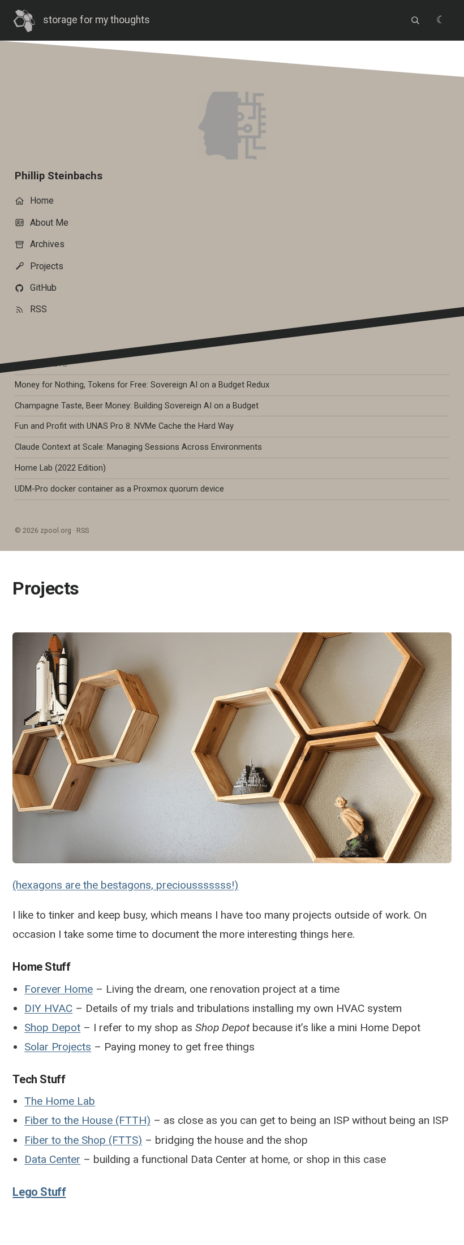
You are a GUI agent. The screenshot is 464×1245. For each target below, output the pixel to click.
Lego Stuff (39, 1192)
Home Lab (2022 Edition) (60, 468)
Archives (47, 244)
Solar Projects (57, 1046)
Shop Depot (52, 1027)
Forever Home (58, 989)
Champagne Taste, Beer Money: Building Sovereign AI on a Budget (137, 405)
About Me (49, 222)
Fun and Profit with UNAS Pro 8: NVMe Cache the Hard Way (124, 426)
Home (42, 200)
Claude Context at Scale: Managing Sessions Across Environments (138, 447)
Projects (46, 266)
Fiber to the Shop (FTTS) (83, 1140)
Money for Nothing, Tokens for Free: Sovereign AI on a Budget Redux (142, 385)
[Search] (415, 20)
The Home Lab (59, 1101)
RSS (38, 309)
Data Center (52, 1159)
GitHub (43, 287)
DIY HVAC (48, 1008)
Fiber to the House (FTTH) (87, 1120)
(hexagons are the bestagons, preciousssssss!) (125, 884)
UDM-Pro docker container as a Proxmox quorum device (119, 489)
